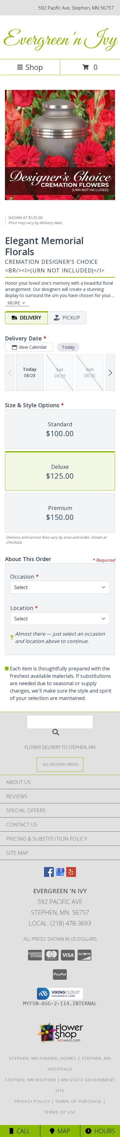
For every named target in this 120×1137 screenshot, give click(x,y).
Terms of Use (60, 1112)
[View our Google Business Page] (60, 874)
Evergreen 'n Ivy (60, 40)
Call (22, 1131)
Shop (34, 67)
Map (62, 1131)
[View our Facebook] (49, 874)
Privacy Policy (32, 1101)
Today (68, 347)
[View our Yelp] (71, 874)
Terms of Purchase (78, 1101)
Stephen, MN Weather (30, 1080)
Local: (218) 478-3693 (60, 923)
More (13, 303)
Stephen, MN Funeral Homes (43, 1058)
